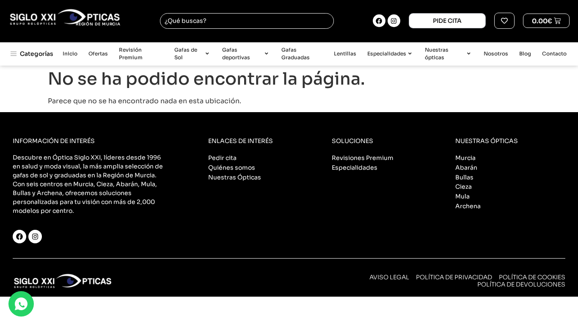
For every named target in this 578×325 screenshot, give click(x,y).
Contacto (554, 53)
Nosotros (496, 53)
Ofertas (98, 53)
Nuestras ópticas (437, 54)
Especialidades (386, 53)
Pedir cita (222, 158)
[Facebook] (379, 20)
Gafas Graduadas (295, 54)
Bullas (464, 177)
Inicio (70, 53)
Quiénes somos (231, 167)
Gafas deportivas (236, 54)
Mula (462, 196)
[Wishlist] (504, 21)
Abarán (466, 167)
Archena (468, 206)
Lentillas (345, 53)
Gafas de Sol (185, 54)
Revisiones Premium (363, 158)
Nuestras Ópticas (234, 177)
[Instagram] (394, 20)
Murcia (465, 158)
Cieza (463, 186)
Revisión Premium (131, 54)
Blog (525, 53)
